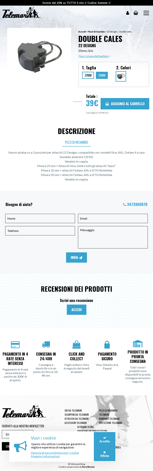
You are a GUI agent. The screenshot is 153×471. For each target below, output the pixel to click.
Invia (75, 257)
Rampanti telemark (109, 418)
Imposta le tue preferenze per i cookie (55, 452)
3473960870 (137, 204)
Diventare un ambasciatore (92, 431)
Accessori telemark (76, 423)
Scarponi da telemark (77, 414)
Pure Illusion (88, 466)
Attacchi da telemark (77, 418)
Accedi (76, 309)
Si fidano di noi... (86, 427)
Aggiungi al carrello (128, 103)
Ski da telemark (73, 410)
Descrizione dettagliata (93, 56)
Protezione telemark (110, 423)
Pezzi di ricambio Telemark (108, 412)
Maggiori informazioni (45, 456)
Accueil (82, 31)
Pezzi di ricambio (96, 31)
